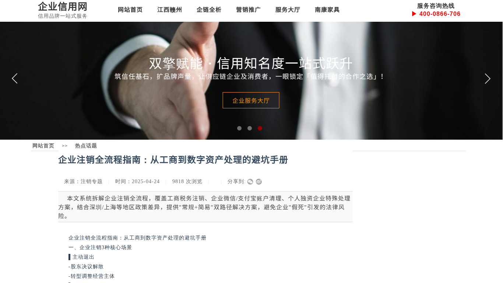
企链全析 (209, 9)
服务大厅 (287, 9)
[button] (239, 128)
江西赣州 (169, 9)
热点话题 (86, 146)
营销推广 (248, 9)
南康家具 (327, 9)
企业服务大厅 (251, 100)
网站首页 (130, 9)
